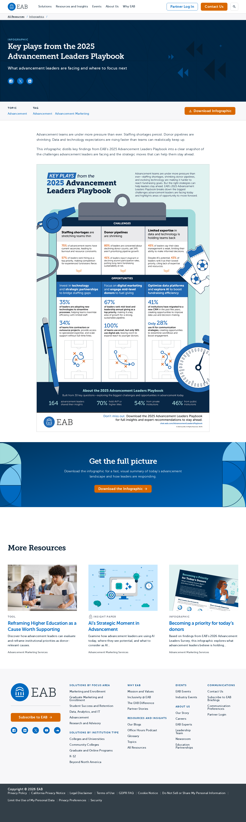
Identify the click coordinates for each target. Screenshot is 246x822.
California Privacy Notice (48, 793)
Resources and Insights (72, 6)
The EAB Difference (141, 703)
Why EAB (129, 6)
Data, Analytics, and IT (85, 711)
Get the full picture (123, 461)
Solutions (45, 6)
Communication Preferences (218, 707)
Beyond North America (85, 762)
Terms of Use (106, 793)
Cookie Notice (148, 793)
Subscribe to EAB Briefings (219, 699)
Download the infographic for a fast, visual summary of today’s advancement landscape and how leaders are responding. (123, 473)
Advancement (17, 113)
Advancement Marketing (72, 113)
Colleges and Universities (87, 739)
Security (96, 800)
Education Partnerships (184, 746)
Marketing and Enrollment (88, 691)
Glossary (133, 736)
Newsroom (183, 739)
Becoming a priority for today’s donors (201, 626)
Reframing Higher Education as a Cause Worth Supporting (42, 626)
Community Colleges (84, 744)
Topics (132, 741)
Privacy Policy (17, 793)
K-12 (73, 756)
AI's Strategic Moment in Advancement (113, 626)
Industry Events (186, 697)
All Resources (16, 16)
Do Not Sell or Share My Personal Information (193, 793)
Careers (181, 718)
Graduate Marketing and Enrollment (86, 699)
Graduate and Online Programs (91, 750)
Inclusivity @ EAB (139, 697)
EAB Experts (184, 724)
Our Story (182, 713)
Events (96, 6)
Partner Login (216, 714)
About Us (112, 6)
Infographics (36, 16)
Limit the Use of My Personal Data (31, 800)
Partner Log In (182, 6)
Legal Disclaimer (81, 793)
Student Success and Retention (91, 706)
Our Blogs (134, 724)
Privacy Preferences (72, 800)
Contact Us (214, 6)
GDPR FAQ (126, 793)
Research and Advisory (85, 723)
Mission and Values (141, 691)
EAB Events (183, 691)
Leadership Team (183, 732)
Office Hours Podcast (142, 730)
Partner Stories (138, 708)
